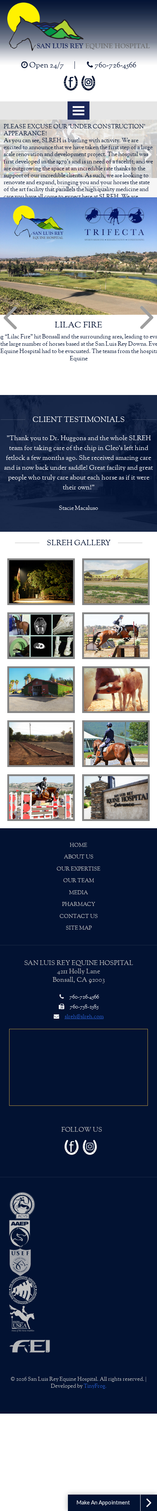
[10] (116, 768)
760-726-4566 (114, 65)
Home (78, 815)
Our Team (78, 851)
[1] (41, 552)
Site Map (79, 898)
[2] (116, 552)
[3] (41, 606)
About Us (78, 827)
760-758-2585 (84, 977)
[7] (41, 714)
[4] (116, 606)
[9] (41, 768)
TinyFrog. (95, 1356)
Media (78, 863)
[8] (116, 714)
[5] (41, 660)
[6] (116, 660)
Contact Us (79, 887)
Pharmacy (78, 874)
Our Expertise (78, 839)
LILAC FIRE (78, 325)
